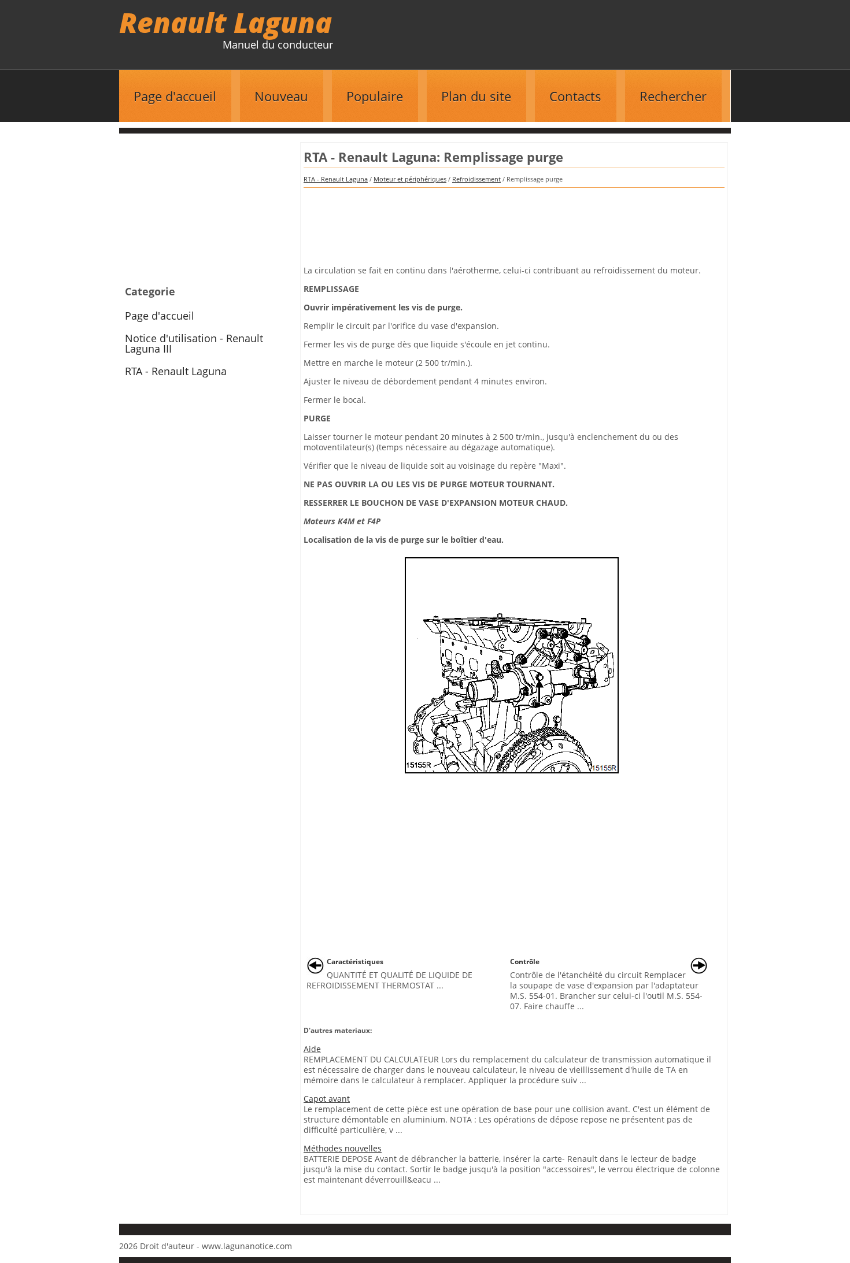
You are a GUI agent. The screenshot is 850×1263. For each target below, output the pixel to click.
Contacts (575, 96)
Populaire (374, 96)
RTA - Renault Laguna (336, 179)
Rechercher (673, 96)
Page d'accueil (175, 96)
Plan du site (476, 96)
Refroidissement (476, 179)
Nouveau (281, 96)
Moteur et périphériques (410, 179)
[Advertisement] (514, 222)
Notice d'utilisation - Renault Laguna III (194, 343)
